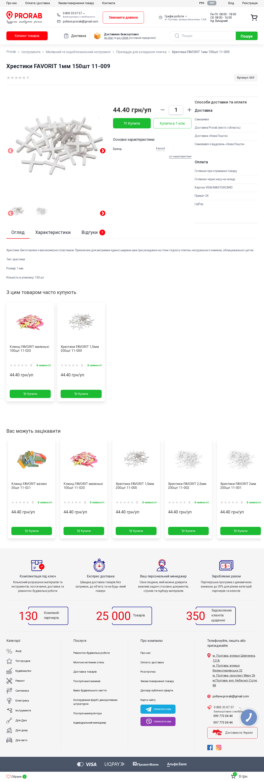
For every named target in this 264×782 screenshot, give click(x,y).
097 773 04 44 (222, 722)
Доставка (78, 36)
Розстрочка (148, 671)
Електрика (22, 700)
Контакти (108, 3)
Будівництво (23, 670)
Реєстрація (250, 3)
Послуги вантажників (86, 681)
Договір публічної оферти (156, 690)
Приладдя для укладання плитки (141, 52)
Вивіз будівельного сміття (90, 690)
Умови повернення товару (76, 3)
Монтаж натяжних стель (88, 662)
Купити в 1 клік (172, 123)
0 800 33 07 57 (72, 13)
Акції (18, 651)
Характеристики (53, 232)
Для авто (21, 740)
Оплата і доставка (37, 3)
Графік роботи (174, 16)
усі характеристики (180, 156)
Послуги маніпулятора (87, 713)
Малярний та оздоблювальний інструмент (78, 52)
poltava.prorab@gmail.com (80, 21)
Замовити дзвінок (123, 17)
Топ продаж (22, 660)
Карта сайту (148, 699)
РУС (201, 3)
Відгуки (92, 232)
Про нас (11, 3)
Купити (134, 123)
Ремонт (20, 680)
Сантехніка (22, 690)
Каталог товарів (27, 36)
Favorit (160, 148)
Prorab (11, 52)
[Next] (102, 214)
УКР (211, 3)
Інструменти (30, 52)
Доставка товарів (85, 671)
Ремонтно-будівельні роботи (91, 652)
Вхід (231, 3)
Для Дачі (21, 720)
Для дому (21, 730)
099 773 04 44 (222, 716)
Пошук (247, 36)
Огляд (18, 232)
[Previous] (10, 214)
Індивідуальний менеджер (89, 722)
